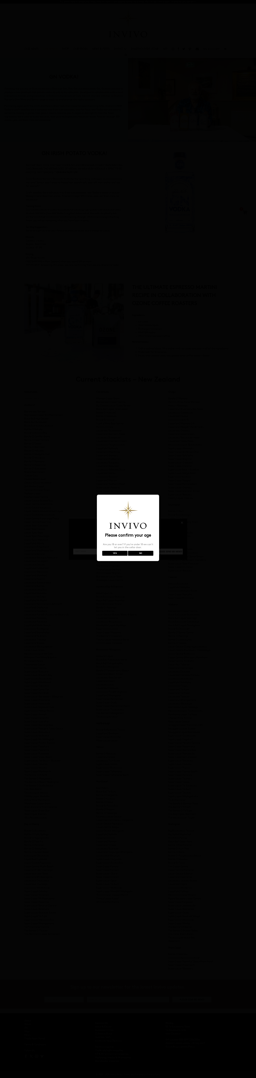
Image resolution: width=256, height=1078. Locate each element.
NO (140, 553)
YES (115, 553)
